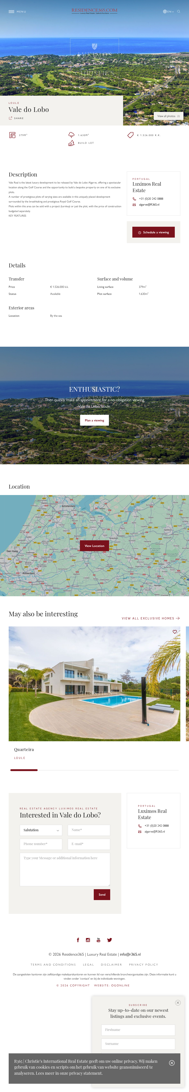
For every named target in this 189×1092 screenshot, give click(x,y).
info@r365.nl (130, 954)
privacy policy (143, 964)
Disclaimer (111, 964)
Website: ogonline (112, 985)
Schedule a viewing (155, 232)
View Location (94, 545)
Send (102, 894)
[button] (168, 11)
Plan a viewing (94, 420)
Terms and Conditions (53, 964)
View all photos (168, 116)
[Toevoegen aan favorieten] (175, 632)
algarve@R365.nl (149, 204)
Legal (88, 964)
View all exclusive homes (149, 618)
